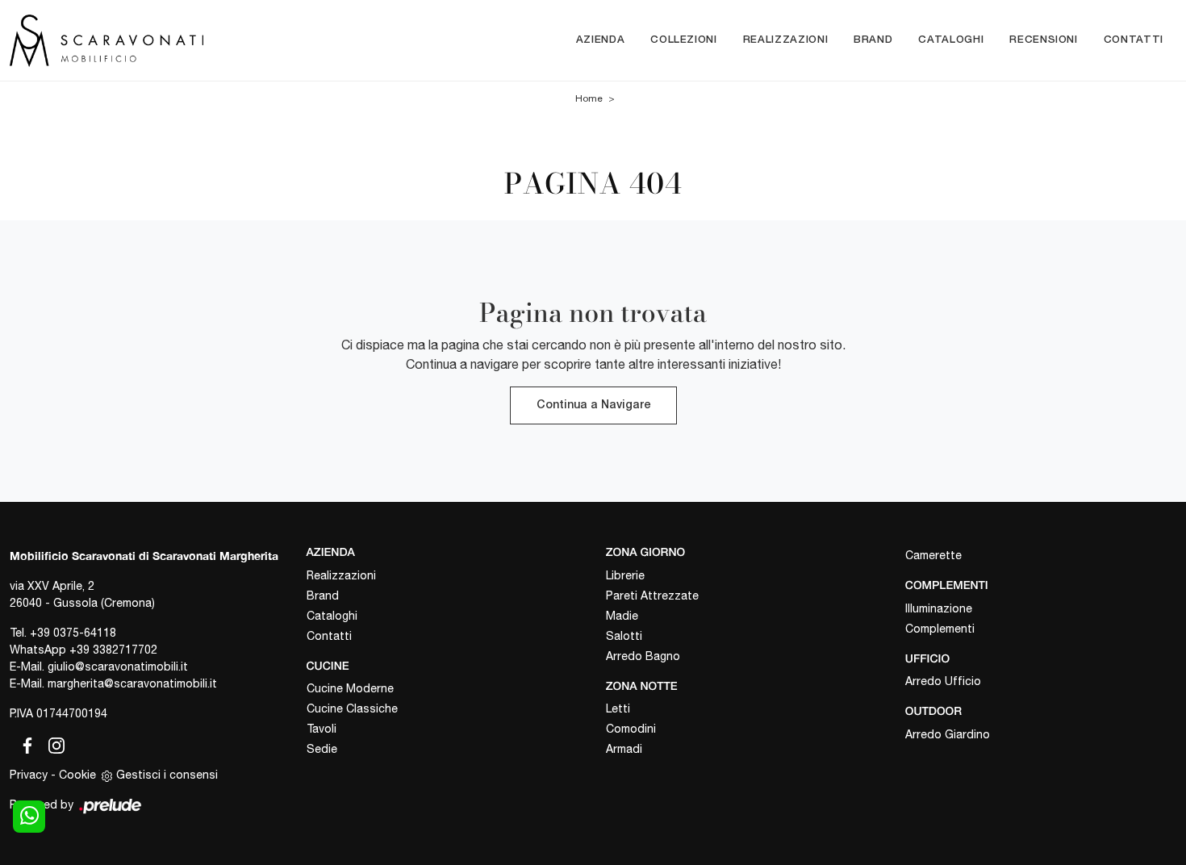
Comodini (631, 728)
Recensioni (1043, 40)
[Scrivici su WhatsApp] (29, 816)
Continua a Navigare (593, 405)
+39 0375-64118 (73, 632)
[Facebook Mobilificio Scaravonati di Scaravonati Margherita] (24, 743)
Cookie (77, 774)
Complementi (940, 628)
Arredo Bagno (643, 656)
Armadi (624, 748)
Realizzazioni (785, 40)
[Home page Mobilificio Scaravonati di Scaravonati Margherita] (148, 40)
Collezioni (683, 40)
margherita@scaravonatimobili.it (132, 683)
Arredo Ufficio (943, 681)
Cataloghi (950, 40)
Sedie (322, 748)
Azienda (600, 40)
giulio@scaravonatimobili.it (118, 666)
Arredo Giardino (947, 734)
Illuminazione (938, 608)
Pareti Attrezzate (652, 595)
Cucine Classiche (352, 708)
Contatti (1133, 40)
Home (589, 98)
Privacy (29, 774)
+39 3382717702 (113, 649)
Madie (622, 615)
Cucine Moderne (350, 688)
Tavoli (321, 728)
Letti (618, 708)
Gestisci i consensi (167, 774)
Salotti (624, 635)
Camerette (933, 555)
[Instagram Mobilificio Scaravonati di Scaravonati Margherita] (52, 743)
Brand (873, 40)
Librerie (625, 575)
